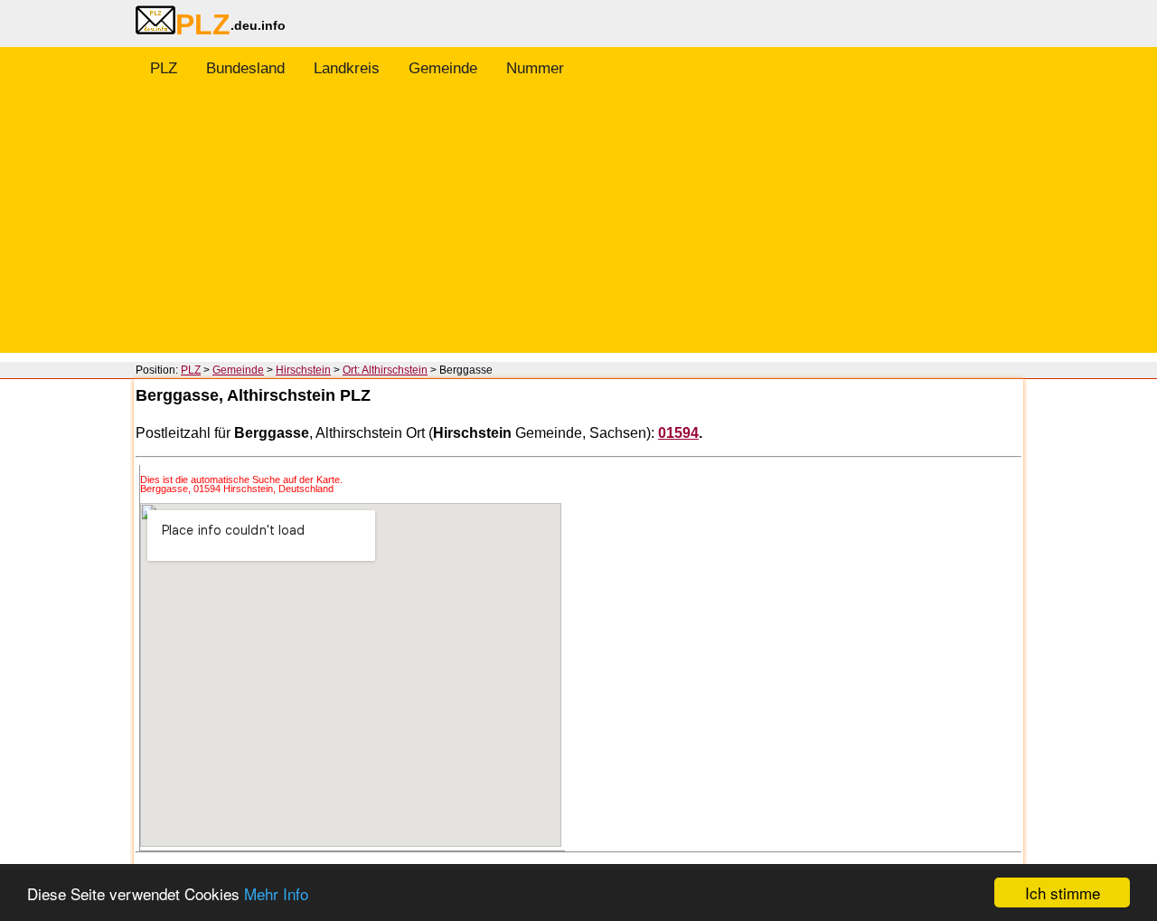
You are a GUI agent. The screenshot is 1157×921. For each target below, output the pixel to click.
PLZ (163, 68)
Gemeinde (443, 68)
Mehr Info (276, 893)
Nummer (535, 68)
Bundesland (245, 68)
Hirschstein (303, 370)
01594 (678, 433)
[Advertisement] (578, 226)
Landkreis (347, 68)
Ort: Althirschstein (385, 370)
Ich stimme (1062, 892)
